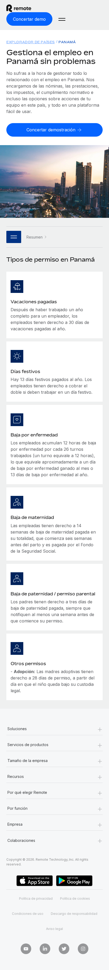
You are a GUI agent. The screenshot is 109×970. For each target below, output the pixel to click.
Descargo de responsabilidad (74, 914)
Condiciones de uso (27, 914)
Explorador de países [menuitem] (30, 42)
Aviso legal (54, 929)
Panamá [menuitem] (67, 42)
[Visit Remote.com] (23, 8)
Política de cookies (75, 898)
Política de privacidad (36, 898)
